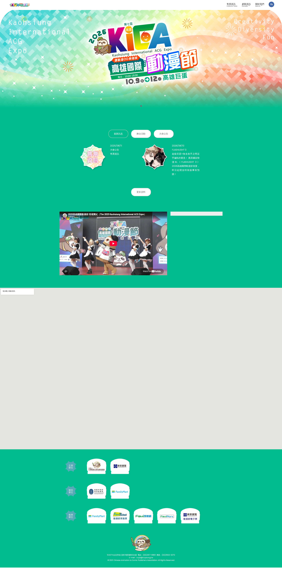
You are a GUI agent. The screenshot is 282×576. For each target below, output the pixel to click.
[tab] (118, 134)
